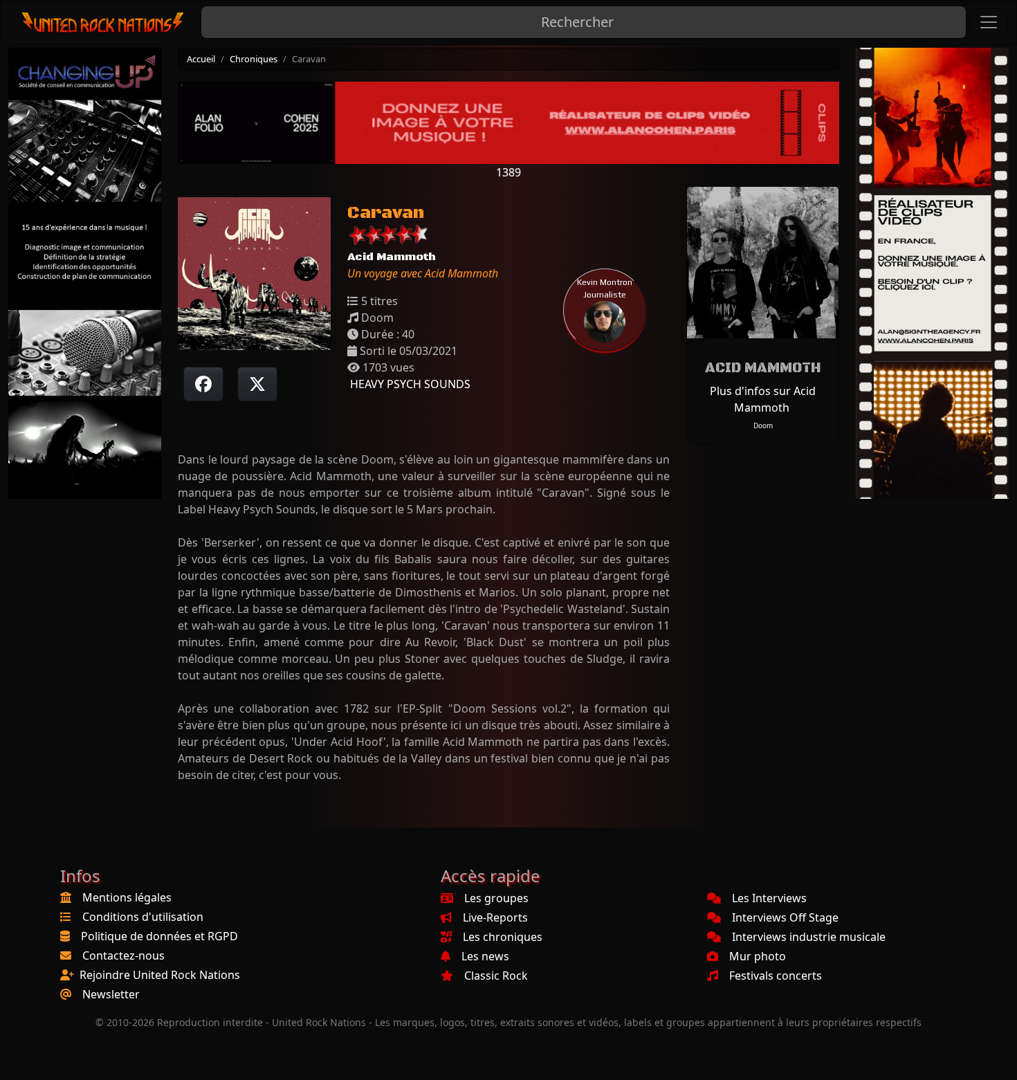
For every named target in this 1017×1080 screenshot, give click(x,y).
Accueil (201, 59)
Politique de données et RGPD (159, 936)
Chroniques (253, 59)
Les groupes (496, 898)
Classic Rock (496, 975)
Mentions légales (127, 897)
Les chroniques (502, 936)
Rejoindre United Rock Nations (160, 974)
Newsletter (111, 994)
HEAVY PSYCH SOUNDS (408, 384)
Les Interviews (769, 898)
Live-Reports (495, 917)
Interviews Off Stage (785, 917)
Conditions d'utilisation (142, 916)
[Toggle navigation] (988, 22)
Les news (485, 956)
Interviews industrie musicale (809, 936)
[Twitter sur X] (257, 384)
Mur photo (757, 956)
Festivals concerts (775, 975)
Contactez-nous (123, 955)
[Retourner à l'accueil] (103, 22)
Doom (763, 425)
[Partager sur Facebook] (203, 384)
